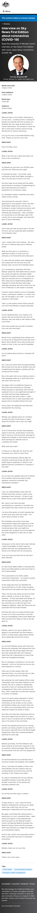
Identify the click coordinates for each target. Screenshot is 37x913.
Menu (7, 11)
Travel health (7, 869)
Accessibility (6, 884)
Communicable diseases (23, 869)
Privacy (32, 884)
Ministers (7, 24)
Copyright (15, 884)
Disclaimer (24, 884)
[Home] (6, 5)
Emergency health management (14, 873)
